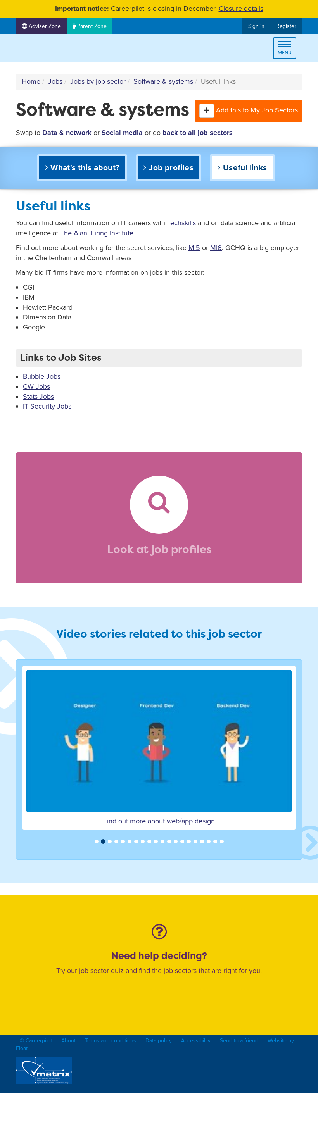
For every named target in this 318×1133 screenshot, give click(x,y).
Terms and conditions (110, 1040)
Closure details (241, 8)
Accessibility (196, 1040)
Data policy (158, 1040)
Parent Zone (91, 26)
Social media (122, 132)
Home (31, 81)
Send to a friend (239, 1040)
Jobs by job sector (98, 81)
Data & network (67, 132)
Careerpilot (48, 49)
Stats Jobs (38, 396)
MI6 (216, 247)
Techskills (181, 223)
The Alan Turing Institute (96, 233)
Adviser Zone (44, 26)
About (68, 1040)
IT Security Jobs (47, 406)
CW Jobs (36, 386)
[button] (206, 111)
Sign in (256, 26)
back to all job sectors (197, 132)
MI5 (194, 247)
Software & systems (163, 81)
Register (286, 26)
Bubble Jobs (41, 376)
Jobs (55, 81)
